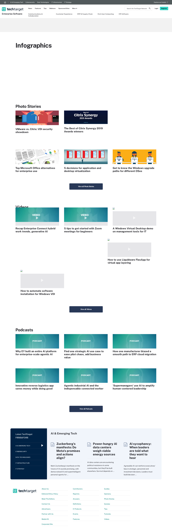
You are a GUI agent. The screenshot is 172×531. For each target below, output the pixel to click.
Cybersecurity (30, 2)
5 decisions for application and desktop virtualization (82, 170)
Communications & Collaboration (35, 15)
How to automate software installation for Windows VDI (38, 292)
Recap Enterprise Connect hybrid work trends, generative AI (35, 230)
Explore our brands (160, 2)
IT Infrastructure (56, 2)
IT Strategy (68, 2)
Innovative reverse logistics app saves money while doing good (34, 387)
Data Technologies (43, 2)
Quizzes (107, 504)
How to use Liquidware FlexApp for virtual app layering (129, 261)
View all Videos (86, 309)
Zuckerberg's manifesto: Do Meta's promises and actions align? (68, 451)
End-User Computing (106, 14)
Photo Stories (109, 499)
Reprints (76, 494)
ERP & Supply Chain (85, 14)
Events (75, 514)
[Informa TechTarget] (5, 2)
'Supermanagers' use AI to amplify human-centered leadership (133, 387)
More (74, 8)
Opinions (107, 494)
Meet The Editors (48, 499)
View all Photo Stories (86, 186)
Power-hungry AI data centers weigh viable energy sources (105, 449)
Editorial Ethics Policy (50, 494)
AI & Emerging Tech (16, 2)
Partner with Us (47, 514)
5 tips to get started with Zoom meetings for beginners (83, 230)
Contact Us (46, 504)
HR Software (123, 14)
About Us (45, 489)
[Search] (149, 9)
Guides (107, 489)
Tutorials (107, 514)
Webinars (52, 8)
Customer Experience (64, 14)
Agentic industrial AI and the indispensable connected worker (83, 387)
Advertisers (46, 509)
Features (38, 8)
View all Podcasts (86, 409)
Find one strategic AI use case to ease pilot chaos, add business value (84, 354)
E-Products (77, 509)
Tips (45, 8)
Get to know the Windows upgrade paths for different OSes (133, 170)
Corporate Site (47, 524)
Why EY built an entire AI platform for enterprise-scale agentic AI (35, 353)
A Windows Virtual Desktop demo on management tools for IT (133, 230)
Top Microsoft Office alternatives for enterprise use (35, 170)
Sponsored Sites (64, 8)
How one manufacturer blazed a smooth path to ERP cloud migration (134, 353)
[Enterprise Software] (13, 6)
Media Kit (45, 519)
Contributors (78, 489)
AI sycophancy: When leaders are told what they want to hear (140, 451)
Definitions (77, 504)
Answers (76, 499)
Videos (106, 519)
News (30, 8)
